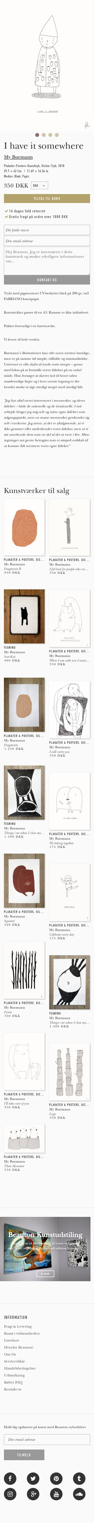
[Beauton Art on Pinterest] (56, 1478)
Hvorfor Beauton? (19, 1347)
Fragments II (12, 569)
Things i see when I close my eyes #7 (27, 833)
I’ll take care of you (16, 1103)
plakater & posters (19, 560)
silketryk (43, 736)
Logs (52, 1114)
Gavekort (11, 1340)
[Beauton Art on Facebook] (10, 1478)
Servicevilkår (14, 1361)
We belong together (61, 843)
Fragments (11, 745)
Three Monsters (14, 1166)
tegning (10, 648)
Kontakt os (12, 1389)
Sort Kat (9, 657)
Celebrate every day (61, 934)
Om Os (10, 1354)
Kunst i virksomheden (22, 1333)
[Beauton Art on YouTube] (56, 1493)
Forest (7, 1012)
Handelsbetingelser (20, 1368)
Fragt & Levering (18, 1326)
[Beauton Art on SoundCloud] (79, 1493)
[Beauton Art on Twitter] (33, 1478)
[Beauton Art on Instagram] (10, 1493)
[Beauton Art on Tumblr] (79, 1478)
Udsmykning (14, 1375)
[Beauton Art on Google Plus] (33, 1493)
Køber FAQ (13, 1382)
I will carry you (59, 752)
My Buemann (18, 157)
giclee (41, 560)
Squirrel (9, 921)
